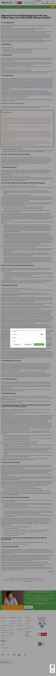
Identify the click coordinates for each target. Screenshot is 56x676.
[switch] (42, 334)
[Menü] (54, 665)
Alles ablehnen (17, 344)
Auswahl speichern (28, 344)
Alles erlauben (39, 344)
